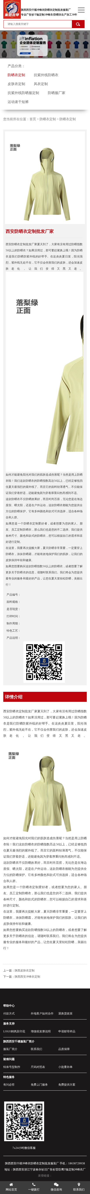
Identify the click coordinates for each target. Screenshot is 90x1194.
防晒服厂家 (56, 93)
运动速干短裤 (18, 102)
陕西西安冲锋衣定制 (27, 976)
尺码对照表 (38, 1067)
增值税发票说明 (41, 1031)
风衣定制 (41, 84)
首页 (32, 119)
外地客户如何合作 (42, 1013)
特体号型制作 (11, 1067)
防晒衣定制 (16, 75)
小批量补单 (65, 1067)
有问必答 (9, 1084)
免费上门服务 (39, 1084)
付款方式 (9, 1013)
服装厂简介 (10, 1049)
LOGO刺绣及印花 (14, 1031)
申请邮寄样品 (66, 1031)
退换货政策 (65, 1013)
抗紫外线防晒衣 (46, 75)
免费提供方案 (66, 1084)
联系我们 (36, 1049)
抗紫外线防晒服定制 (23, 93)
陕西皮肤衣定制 (25, 970)
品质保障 (64, 1049)
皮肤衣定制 (16, 84)
